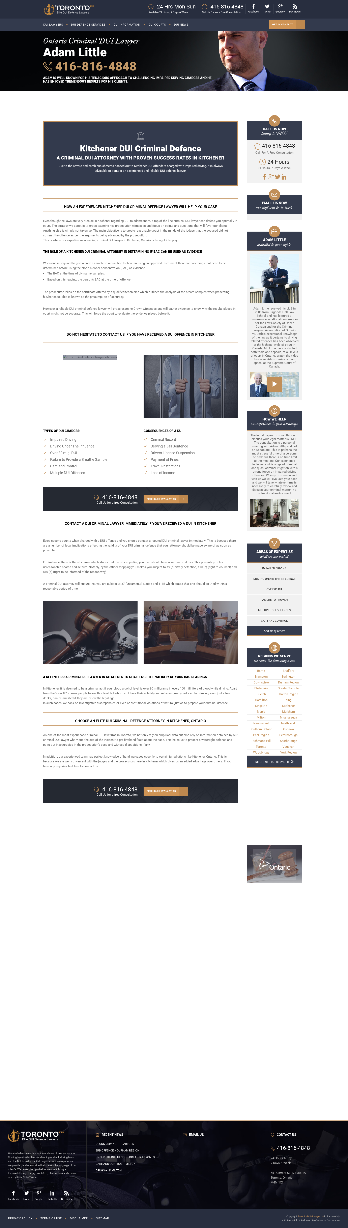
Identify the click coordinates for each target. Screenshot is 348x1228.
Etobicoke (261, 688)
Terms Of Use (51, 1218)
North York (288, 723)
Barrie (261, 671)
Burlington (288, 676)
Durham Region (288, 682)
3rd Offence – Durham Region (117, 1150)
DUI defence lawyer (173, 171)
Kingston (261, 706)
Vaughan (288, 747)
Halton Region (288, 694)
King (288, 700)
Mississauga (288, 717)
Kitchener (288, 706)
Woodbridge (261, 752)
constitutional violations (143, 703)
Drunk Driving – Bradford (115, 1143)
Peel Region (261, 735)
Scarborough (288, 741)
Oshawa (288, 729)
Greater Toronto (288, 688)
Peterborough (288, 735)
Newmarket (261, 723)
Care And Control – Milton (116, 1163)
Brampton (261, 676)
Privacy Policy (20, 1218)
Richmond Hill (261, 741)
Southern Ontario (261, 729)
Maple (261, 711)
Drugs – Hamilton (109, 1170)
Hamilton (261, 700)
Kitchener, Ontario (204, 756)
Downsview (261, 682)
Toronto (261, 747)
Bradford (288, 671)
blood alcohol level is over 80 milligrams (141, 688)
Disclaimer (79, 1218)
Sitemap (102, 1218)
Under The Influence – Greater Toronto (125, 1157)
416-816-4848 (94, 66)
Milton (261, 717)
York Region (288, 752)
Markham (288, 711)
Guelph (261, 694)
